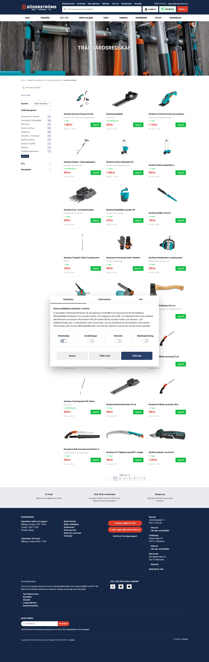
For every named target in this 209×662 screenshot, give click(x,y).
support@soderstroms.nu (178, 4)
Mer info (138, 268)
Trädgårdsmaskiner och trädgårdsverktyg (43, 80)
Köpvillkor (27, 597)
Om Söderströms (31, 594)
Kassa (182, 9)
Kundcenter (126, 4)
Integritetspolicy (30, 605)
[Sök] (65, 9)
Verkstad (81, 4)
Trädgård (45, 18)
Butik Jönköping (71, 524)
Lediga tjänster (30, 603)
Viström (185, 639)
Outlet (158, 18)
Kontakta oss (156, 569)
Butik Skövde (70, 521)
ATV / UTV (64, 18)
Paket (106, 18)
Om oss (115, 4)
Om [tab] (140, 299)
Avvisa (72, 356)
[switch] (90, 341)
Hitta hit (154, 528)
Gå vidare (63, 623)
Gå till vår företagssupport (125, 536)
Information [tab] (104, 299)
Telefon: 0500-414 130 (125, 523)
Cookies (72, 640)
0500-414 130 (160, 4)
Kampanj (123, 18)
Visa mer (25, 156)
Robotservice (68, 4)
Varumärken (141, 18)
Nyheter (106, 4)
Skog (27, 18)
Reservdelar (176, 18)
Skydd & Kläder (86, 18)
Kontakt (138, 4)
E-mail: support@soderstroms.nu (125, 529)
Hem (23, 80)
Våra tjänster (94, 4)
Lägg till (96, 125)
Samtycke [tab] (68, 299)
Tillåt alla (137, 356)
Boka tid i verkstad (72, 533)
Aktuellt (26, 600)
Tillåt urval (104, 356)
